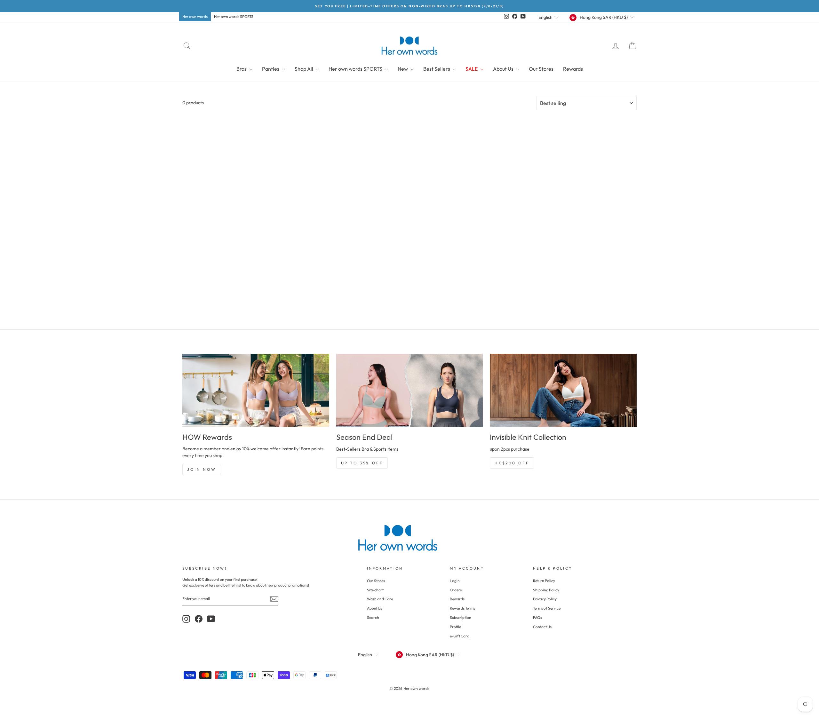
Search (373, 617)
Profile (455, 626)
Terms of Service (547, 608)
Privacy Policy (545, 598)
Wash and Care (380, 598)
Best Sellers (437, 69)
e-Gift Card (459, 636)
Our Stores (541, 69)
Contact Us (542, 626)
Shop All (304, 69)
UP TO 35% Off (362, 463)
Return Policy (544, 580)
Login (455, 580)
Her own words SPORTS (233, 16)
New (403, 69)
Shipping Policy (546, 590)
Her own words (195, 16)
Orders (456, 590)
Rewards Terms (462, 608)
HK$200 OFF (512, 463)
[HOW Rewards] (255, 390)
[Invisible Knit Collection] (563, 390)
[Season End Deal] (409, 390)
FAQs (537, 617)
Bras (242, 69)
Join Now (201, 469)
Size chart (375, 590)
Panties (271, 69)
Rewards (573, 69)
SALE (472, 69)
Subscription (460, 617)
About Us (503, 69)
